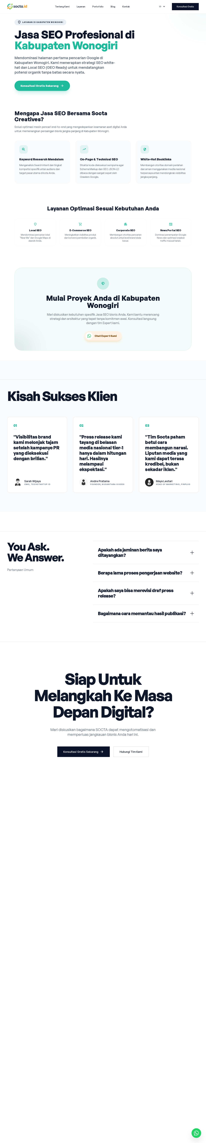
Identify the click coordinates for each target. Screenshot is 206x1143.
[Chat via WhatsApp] (196, 1133)
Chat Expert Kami (106, 335)
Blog (113, 6)
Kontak (126, 6)
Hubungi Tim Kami (131, 751)
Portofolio (97, 6)
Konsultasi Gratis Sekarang (42, 86)
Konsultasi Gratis (185, 6)
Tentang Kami (62, 6)
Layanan (81, 6)
